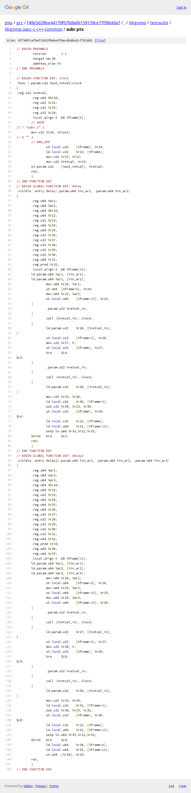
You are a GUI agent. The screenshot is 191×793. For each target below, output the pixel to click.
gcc (19, 22)
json (182, 786)
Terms (54, 786)
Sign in (181, 7)
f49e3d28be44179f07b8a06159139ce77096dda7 (73, 22)
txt (171, 786)
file (100, 40)
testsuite (159, 22)
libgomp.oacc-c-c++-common (33, 29)
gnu (8, 22)
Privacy (40, 786)
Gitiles (28, 786)
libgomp (137, 22)
